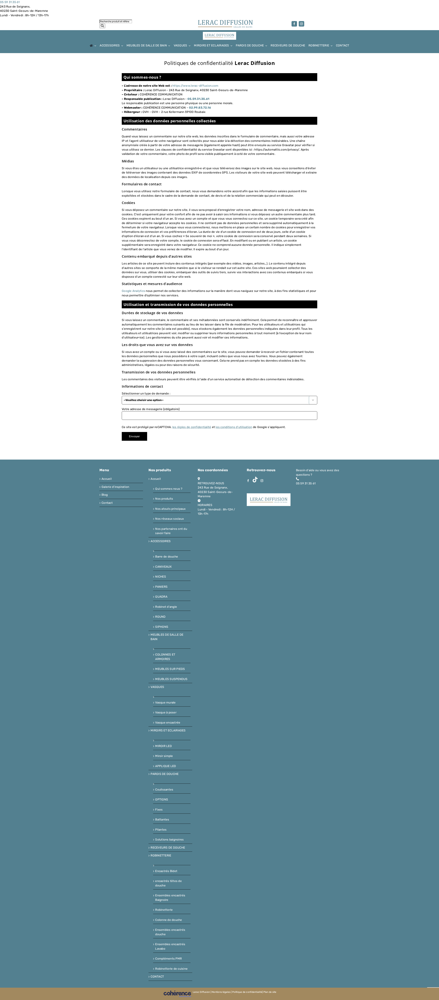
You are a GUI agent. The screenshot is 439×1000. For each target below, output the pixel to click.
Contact (107, 502)
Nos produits (164, 498)
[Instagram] (261, 480)
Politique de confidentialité (247, 992)
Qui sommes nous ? (168, 488)
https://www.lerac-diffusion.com (195, 85)
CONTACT (157, 976)
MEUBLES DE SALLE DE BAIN (167, 637)
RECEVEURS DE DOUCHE (168, 847)
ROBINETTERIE (161, 855)
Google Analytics (133, 291)
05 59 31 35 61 (10, 2)
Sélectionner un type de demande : (146, 393)
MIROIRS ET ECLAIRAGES (168, 730)
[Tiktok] (255, 479)
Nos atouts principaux (170, 508)
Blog (105, 494)
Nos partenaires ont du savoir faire (171, 531)
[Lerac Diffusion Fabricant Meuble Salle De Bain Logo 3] (225, 21)
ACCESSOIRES (161, 541)
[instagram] (301, 24)
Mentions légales (221, 992)
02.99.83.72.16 (200, 107)
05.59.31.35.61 (198, 99)
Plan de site (269, 992)
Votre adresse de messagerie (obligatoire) (151, 409)
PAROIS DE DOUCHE (165, 774)
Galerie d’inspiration (115, 487)
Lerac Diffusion (201, 992)
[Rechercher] (102, 26)
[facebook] (294, 24)
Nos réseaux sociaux (169, 518)
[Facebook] (248, 480)
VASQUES (157, 687)
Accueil (107, 478)
